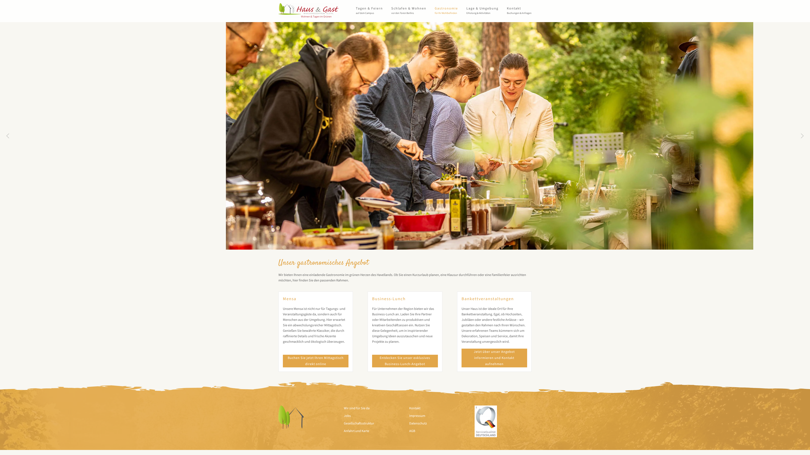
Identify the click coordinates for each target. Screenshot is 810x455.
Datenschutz (418, 423)
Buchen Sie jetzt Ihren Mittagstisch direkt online (316, 361)
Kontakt (414, 408)
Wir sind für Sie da (357, 408)
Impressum (417, 416)
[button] (369, 10)
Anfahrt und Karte (356, 431)
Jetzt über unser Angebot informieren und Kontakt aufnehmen (494, 357)
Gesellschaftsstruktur (359, 423)
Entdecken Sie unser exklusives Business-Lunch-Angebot (405, 361)
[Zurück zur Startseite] (308, 10)
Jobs (347, 416)
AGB (412, 431)
